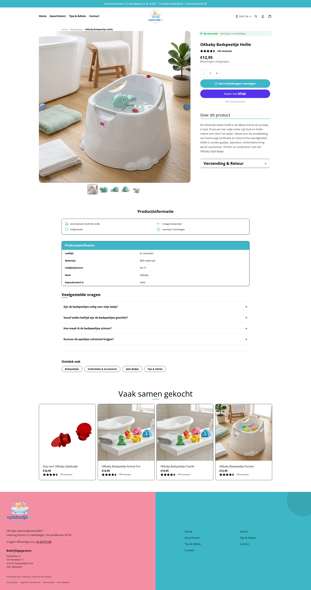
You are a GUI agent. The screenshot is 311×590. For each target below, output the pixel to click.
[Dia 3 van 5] (115, 189)
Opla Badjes (132, 369)
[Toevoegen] (90, 456)
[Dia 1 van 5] (93, 189)
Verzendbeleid (63, 582)
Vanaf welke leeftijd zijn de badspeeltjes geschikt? (95, 317)
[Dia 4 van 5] (126, 189)
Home (65, 29)
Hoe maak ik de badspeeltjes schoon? (87, 328)
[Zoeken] (255, 16)
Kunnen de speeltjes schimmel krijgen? (88, 339)
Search (244, 531)
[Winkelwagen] (269, 16)
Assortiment (192, 538)
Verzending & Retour (224, 163)
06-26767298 (44, 542)
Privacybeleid (12, 582)
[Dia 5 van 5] (137, 189)
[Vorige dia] (42, 106)
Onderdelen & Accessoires (102, 369)
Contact (189, 550)
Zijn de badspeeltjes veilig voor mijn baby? (90, 307)
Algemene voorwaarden (30, 582)
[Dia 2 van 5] (104, 189)
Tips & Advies (155, 369)
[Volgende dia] (186, 106)
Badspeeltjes (76, 29)
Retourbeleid (48, 582)
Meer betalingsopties (235, 101)
